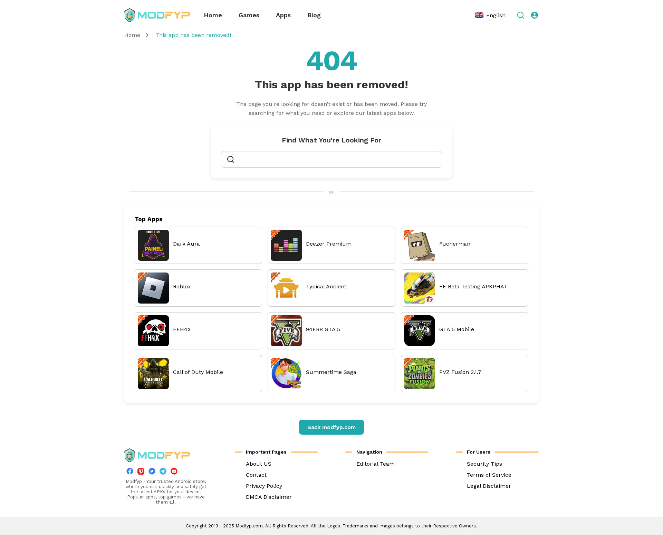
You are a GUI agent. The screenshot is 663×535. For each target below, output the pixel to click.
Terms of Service (489, 475)
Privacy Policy (264, 486)
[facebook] (129, 472)
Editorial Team (375, 463)
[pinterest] (140, 471)
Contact (256, 475)
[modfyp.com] (157, 15)
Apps (283, 15)
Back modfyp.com (331, 427)
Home (213, 15)
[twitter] (151, 472)
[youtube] (174, 472)
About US (258, 463)
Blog (314, 15)
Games (249, 15)
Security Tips (484, 463)
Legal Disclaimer (489, 486)
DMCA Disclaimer (269, 497)
